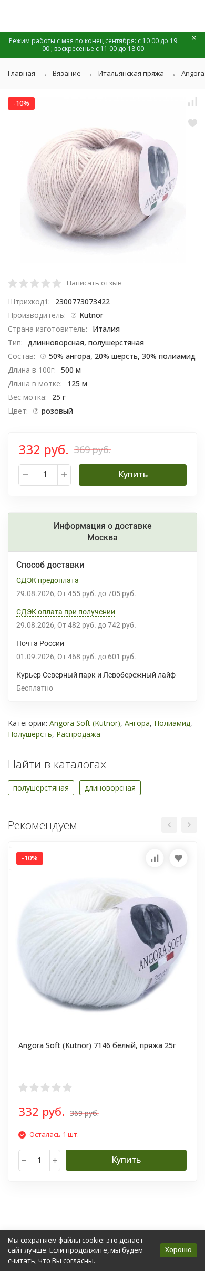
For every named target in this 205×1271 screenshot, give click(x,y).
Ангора (137, 723)
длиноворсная (110, 788)
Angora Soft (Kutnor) (84, 723)
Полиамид (172, 723)
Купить (133, 474)
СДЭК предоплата (47, 580)
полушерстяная (41, 788)
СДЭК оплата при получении (65, 612)
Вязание (67, 73)
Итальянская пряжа (131, 73)
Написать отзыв (94, 283)
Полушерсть (30, 734)
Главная (21, 73)
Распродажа (78, 734)
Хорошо (178, 1249)
